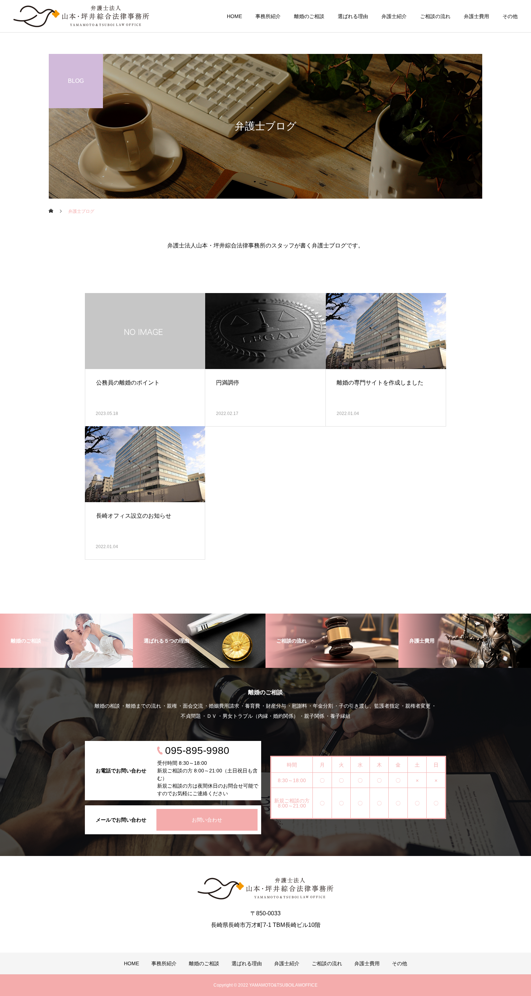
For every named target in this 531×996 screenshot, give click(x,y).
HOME (234, 16)
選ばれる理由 (353, 16)
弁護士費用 (476, 16)
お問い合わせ (207, 820)
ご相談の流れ (435, 16)
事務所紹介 (268, 16)
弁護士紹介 (394, 16)
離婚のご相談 (309, 16)
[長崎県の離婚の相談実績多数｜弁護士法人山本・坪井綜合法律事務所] (81, 16)
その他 (510, 16)
